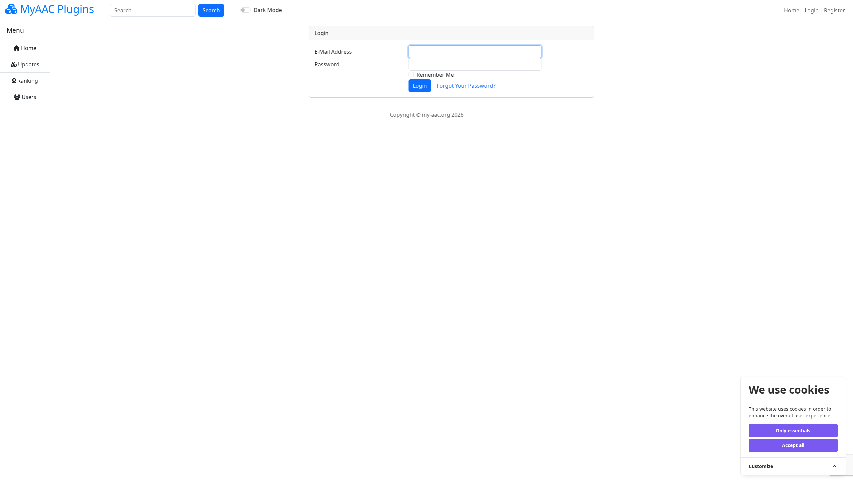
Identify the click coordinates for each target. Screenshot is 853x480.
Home (793, 10)
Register (834, 10)
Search (211, 10)
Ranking (27, 80)
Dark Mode (268, 10)
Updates (28, 64)
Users (28, 97)
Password (327, 64)
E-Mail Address (333, 51)
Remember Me (435, 74)
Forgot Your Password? (466, 85)
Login (812, 10)
